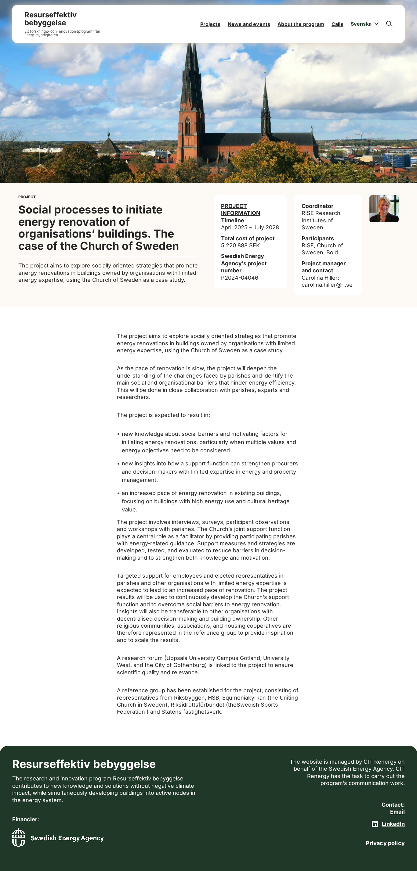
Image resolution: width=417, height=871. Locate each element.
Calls (337, 24)
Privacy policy (385, 843)
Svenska (361, 23)
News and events (249, 24)
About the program (300, 24)
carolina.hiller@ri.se (327, 284)
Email (397, 811)
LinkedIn (393, 824)
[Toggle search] (389, 24)
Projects (210, 24)
